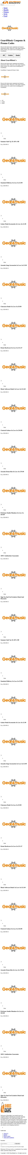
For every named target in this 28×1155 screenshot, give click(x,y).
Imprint (5, 1135)
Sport (5, 8)
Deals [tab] (3, 103)
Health (6, 10)
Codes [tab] (3, 101)
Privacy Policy (7, 1136)
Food (5, 16)
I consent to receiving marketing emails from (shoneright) (12, 1146)
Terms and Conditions (9, 1137)
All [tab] (2, 100)
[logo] (11, 3)
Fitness (6, 12)
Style (5, 14)
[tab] (3, 55)
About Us (6, 1133)
